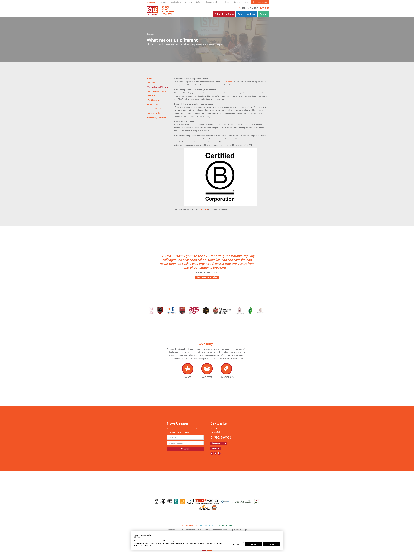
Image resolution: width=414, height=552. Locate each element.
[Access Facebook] (264, 8)
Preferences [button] (147, 545)
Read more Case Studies (207, 277)
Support (163, 2)
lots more (228, 82)
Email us (215, 448)
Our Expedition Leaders (156, 91)
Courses (188, 2)
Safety (198, 2)
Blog (227, 2)
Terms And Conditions (156, 109)
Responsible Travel (213, 2)
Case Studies (152, 96)
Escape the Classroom (224, 525)
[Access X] (261, 8)
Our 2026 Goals (153, 113)
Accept (271, 544)
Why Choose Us (153, 100)
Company (151, 2)
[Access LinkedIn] (268, 8)
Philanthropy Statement (156, 117)
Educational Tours (205, 525)
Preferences (235, 544)
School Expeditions (189, 525)
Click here (204, 209)
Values (149, 78)
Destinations (175, 2)
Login (246, 2)
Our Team (151, 83)
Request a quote (260, 2)
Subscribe (185, 449)
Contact (237, 2)
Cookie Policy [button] (192, 543)
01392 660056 (220, 437)
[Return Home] (161, 11)
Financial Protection (155, 104)
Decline (253, 544)
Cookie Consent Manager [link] (141, 535)
